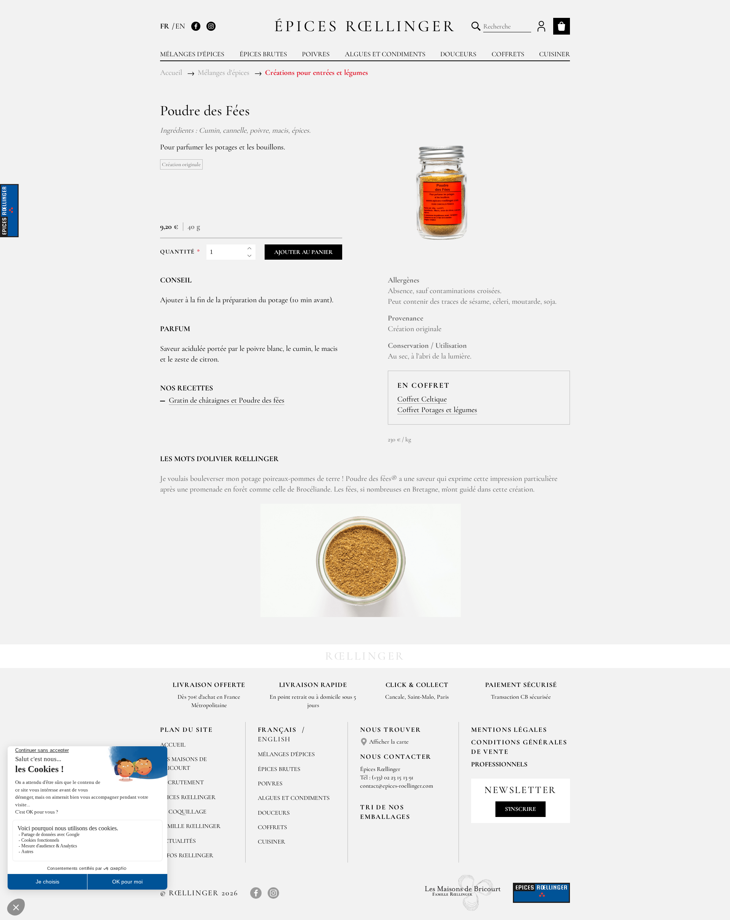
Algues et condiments (385, 54)
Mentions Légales (509, 729)
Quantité (177, 251)
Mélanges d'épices (192, 54)
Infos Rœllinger (186, 855)
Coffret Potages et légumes (437, 409)
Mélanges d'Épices (286, 754)
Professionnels (499, 764)
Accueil (173, 745)
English (274, 739)
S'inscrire (520, 809)
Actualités (178, 841)
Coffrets (508, 54)
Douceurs (458, 54)
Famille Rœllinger (190, 826)
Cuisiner (554, 54)
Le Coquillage (183, 811)
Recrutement (182, 782)
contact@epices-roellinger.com (396, 786)
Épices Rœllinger (365, 26)
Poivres (316, 54)
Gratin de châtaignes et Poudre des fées (226, 400)
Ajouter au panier (303, 252)
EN (180, 26)
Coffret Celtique (422, 399)
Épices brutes (263, 54)
